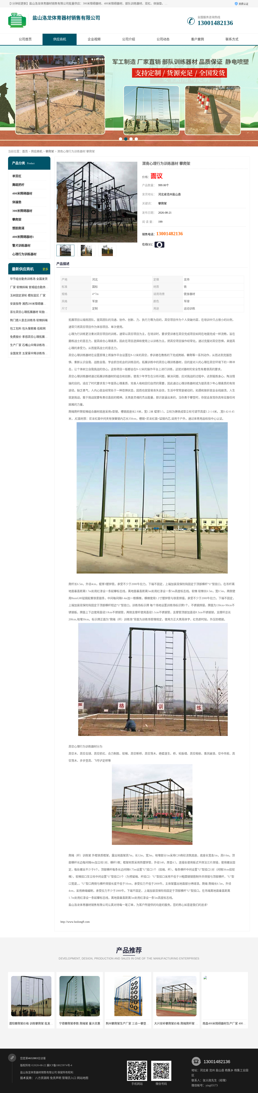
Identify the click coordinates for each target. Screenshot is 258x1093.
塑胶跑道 (18, 228)
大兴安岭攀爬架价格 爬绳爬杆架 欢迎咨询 (132, 1023)
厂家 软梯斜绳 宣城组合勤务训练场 (29, 287)
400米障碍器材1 (23, 236)
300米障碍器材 (22, 210)
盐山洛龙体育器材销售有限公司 (38, 1072)
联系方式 (232, 39)
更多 (45, 269)
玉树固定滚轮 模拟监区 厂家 (28, 295)
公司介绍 (128, 39)
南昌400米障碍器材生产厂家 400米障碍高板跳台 (184, 1023)
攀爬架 (50, 151)
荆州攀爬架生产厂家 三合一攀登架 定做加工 (85, 1023)
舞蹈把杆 (18, 184)
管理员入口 (69, 1077)
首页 (25, 151)
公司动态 (163, 39)
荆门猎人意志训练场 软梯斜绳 (29, 320)
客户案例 (197, 39)
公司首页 (25, 39)
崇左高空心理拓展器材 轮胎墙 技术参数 (29, 311)
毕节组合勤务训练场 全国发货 (29, 278)
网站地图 (82, 1077)
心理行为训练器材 (24, 254)
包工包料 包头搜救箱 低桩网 (28, 328)
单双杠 (16, 176)
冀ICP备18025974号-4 (59, 1065)
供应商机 (59, 39)
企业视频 (94, 39)
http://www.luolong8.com (75, 921)
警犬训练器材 (21, 245)
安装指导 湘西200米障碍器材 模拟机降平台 (29, 303)
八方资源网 (42, 1077)
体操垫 (16, 202)
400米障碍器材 (22, 193)
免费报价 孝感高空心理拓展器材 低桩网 (29, 336)
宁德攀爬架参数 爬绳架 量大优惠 (31, 1023)
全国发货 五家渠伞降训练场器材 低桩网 (29, 353)
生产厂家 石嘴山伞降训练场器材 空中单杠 (29, 345)
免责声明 (55, 1077)
